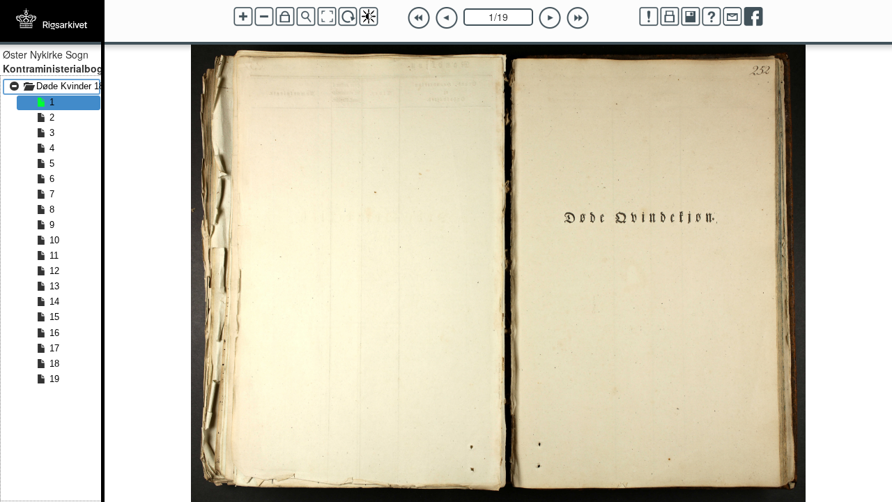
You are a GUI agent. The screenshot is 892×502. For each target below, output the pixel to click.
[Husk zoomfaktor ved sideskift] (285, 16)
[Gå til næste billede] (550, 18)
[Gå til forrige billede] (447, 18)
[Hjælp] (711, 16)
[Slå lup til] (306, 16)
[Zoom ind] (243, 16)
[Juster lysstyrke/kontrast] (368, 16)
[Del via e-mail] (732, 16)
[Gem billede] (690, 16)
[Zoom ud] (264, 16)
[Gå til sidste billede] (578, 18)
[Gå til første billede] (419, 18)
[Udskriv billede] (669, 16)
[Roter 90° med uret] (347, 16)
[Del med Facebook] (753, 16)
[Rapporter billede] (649, 16)
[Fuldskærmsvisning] (327, 16)
